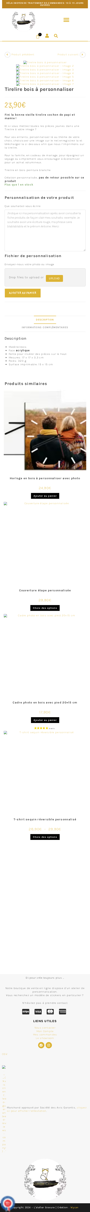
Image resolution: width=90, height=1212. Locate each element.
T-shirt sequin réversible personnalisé (45, 819)
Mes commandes (45, 1034)
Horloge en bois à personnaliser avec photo (45, 478)
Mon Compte (45, 1031)
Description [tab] (45, 319)
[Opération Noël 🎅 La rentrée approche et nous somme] (45, 909)
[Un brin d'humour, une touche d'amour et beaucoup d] (45, 880)
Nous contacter (45, 1027)
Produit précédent (23, 54)
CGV (5, 1054)
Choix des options (45, 608)
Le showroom (45, 1038)
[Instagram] (49, 1045)
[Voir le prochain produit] (83, 55)
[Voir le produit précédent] (7, 55)
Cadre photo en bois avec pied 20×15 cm (45, 702)
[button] (66, 20)
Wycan (75, 1207)
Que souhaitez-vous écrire (23, 206)
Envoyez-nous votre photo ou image (29, 264)
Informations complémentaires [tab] (45, 327)
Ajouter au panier (22, 293)
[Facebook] (41, 1045)
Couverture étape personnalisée (45, 590)
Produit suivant (68, 54)
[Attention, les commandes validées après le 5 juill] (45, 966)
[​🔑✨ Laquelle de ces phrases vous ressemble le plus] (45, 943)
